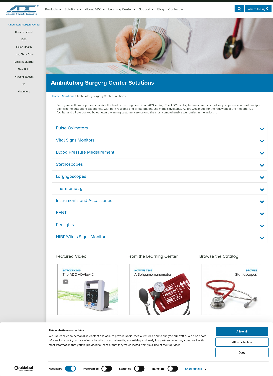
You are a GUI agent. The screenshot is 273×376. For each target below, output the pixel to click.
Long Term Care (24, 54)
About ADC (93, 9)
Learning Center (120, 9)
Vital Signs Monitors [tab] (75, 140)
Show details (193, 368)
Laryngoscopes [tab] (71, 176)
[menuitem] (52, 10)
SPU (24, 84)
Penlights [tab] (65, 224)
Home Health (24, 47)
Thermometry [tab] (69, 188)
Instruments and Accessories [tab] (84, 200)
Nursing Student (24, 76)
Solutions (71, 9)
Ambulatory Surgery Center (24, 24)
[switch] (106, 369)
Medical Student (23, 61)
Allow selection (242, 342)
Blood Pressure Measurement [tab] (85, 152)
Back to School (24, 32)
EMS (24, 39)
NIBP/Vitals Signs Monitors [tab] (82, 237)
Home (56, 96)
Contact (174, 9)
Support (144, 9)
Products (51, 9)
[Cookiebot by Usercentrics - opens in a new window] (24, 369)
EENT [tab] (61, 212)
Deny (242, 352)
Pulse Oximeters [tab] (72, 128)
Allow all (242, 331)
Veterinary (24, 91)
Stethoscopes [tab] (69, 164)
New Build (24, 69)
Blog (160, 9)
